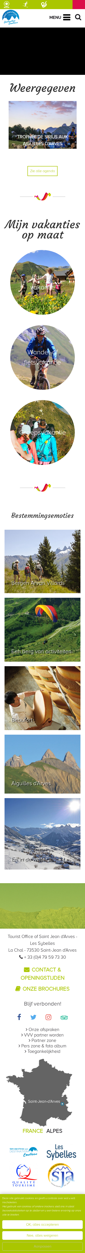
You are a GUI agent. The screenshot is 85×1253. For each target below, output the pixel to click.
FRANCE (33, 1131)
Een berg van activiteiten (41, 651)
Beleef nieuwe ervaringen (43, 588)
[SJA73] (61, 1175)
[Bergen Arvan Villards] (42, 561)
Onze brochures (46, 989)
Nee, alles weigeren (42, 1235)
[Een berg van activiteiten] (42, 630)
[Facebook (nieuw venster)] (19, 1018)
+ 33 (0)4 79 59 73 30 (45, 957)
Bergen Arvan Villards (38, 583)
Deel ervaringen (31, 657)
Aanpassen (42, 1246)
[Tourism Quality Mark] (23, 1175)
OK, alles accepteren (42, 1224)
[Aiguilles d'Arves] (42, 764)
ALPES (54, 1131)
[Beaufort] (42, 698)
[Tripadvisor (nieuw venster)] (64, 1018)
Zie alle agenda (42, 171)
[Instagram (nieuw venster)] (48, 1018)
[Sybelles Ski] (61, 1152)
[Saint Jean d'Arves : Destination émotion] (23, 1152)
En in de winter (29, 859)
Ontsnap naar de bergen (41, 865)
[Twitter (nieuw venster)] (33, 1018)
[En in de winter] (42, 834)
